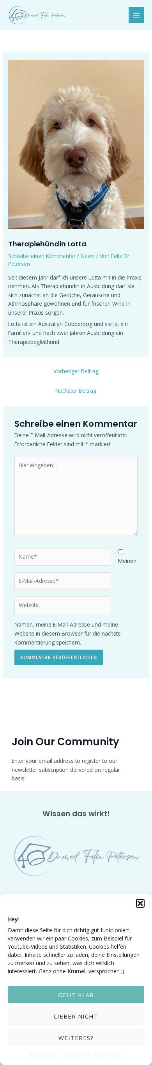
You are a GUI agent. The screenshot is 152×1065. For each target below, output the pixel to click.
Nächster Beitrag (75, 390)
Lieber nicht (76, 1016)
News (88, 256)
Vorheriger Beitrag (76, 371)
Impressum (44, 1054)
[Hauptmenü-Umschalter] (137, 15)
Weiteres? (76, 1038)
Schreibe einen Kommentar (42, 256)
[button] (140, 903)
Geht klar (76, 995)
